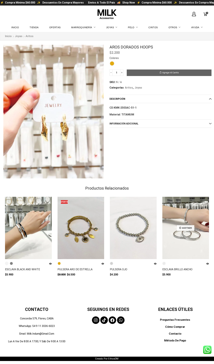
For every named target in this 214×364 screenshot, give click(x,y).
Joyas (18, 36)
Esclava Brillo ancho (177, 269)
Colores (114, 58)
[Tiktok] (104, 320)
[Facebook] (112, 320)
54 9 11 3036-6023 (43, 326)
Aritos (29, 36)
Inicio (8, 36)
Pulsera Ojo (118, 269)
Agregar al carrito (170, 72)
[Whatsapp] (121, 320)
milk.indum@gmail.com (40, 333)
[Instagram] (95, 320)
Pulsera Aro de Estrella (75, 269)
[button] (194, 14)
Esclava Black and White (22, 269)
